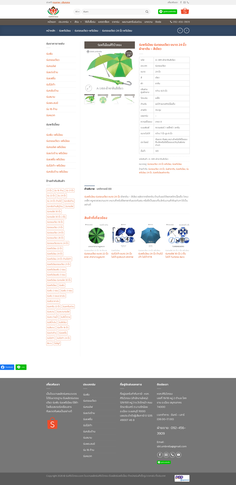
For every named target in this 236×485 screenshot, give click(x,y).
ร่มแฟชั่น (50, 78)
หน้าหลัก (50, 31)
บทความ (148, 22)
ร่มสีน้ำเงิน (51, 322)
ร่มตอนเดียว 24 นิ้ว (55, 232)
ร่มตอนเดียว (53, 60)
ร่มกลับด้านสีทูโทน (55, 206)
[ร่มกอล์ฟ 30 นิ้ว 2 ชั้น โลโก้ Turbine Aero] (177, 235)
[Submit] (147, 12)
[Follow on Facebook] (181, 2)
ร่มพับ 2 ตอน (52, 290)
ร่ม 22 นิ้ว (51, 195)
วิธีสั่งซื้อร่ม (90, 22)
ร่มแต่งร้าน (52, 72)
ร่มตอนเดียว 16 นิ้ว (55, 222)
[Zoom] (88, 88)
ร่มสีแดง (50, 327)
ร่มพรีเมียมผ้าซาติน (161, 172)
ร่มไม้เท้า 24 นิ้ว (63, 338)
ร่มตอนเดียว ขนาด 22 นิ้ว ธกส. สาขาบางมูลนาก (96, 255)
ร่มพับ (49, 54)
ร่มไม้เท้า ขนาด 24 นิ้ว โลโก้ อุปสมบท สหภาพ (122, 255)
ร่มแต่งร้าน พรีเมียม (56, 153)
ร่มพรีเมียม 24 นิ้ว (54, 253)
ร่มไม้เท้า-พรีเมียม (55, 165)
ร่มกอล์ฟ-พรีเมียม (56, 147)
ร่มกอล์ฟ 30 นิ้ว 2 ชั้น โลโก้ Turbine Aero (175, 255)
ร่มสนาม (50, 97)
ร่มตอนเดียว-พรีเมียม (86, 31)
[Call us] (188, 2)
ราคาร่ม (115, 22)
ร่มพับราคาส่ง (53, 301)
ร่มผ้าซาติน (170, 169)
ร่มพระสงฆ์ (52, 103)
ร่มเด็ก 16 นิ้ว (62, 327)
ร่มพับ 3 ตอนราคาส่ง (56, 296)
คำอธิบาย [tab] (89, 189)
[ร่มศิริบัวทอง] (57, 12)
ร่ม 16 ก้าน (51, 109)
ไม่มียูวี (57, 343)
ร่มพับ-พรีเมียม (54, 135)
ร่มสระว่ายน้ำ (52, 317)
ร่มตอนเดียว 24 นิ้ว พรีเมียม (117, 31)
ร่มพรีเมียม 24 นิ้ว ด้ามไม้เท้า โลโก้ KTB (150, 255)
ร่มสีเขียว (63, 322)
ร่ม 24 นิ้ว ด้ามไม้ (54, 201)
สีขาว (49, 343)
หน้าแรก (52, 22)
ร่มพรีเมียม (65, 31)
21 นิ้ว (49, 190)
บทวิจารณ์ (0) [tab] (104, 189)
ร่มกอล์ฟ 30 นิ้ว (54, 211)
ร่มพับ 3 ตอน (66, 290)
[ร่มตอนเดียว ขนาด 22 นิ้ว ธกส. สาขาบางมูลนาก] (96, 235)
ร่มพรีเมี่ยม (52, 285)
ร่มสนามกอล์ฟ (63, 311)
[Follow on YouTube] (178, 455)
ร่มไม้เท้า (50, 84)
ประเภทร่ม (63, 22)
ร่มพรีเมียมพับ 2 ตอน (56, 269)
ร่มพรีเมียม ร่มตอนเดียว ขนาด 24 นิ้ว (102, 196)
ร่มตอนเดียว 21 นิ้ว (55, 227)
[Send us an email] (184, 2)
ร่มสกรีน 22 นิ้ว (53, 306)
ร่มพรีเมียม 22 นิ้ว (54, 248)
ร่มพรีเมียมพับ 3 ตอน (56, 274)
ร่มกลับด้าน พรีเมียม (57, 172)
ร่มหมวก (50, 115)
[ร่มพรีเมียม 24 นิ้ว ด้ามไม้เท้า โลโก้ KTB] (150, 235)
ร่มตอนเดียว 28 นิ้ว (55, 237)
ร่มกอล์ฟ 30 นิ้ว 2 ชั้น (56, 216)
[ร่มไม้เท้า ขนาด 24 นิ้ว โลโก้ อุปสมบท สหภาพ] (123, 235)
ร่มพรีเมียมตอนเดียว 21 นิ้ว (58, 264)
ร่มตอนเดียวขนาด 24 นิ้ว (57, 243)
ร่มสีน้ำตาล (65, 317)
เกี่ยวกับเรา (173, 2)
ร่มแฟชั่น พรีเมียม (55, 159)
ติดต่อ (158, 22)
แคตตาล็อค (103, 22)
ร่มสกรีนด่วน (68, 306)
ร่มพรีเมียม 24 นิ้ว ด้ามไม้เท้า (59, 258)
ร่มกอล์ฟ (51, 66)
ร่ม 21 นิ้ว (70, 190)
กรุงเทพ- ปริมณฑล (61, 2)
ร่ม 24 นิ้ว (62, 195)
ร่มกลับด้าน (52, 91)
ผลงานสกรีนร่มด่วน (132, 22)
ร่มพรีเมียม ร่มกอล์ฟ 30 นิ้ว (59, 280)
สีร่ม (77, 22)
